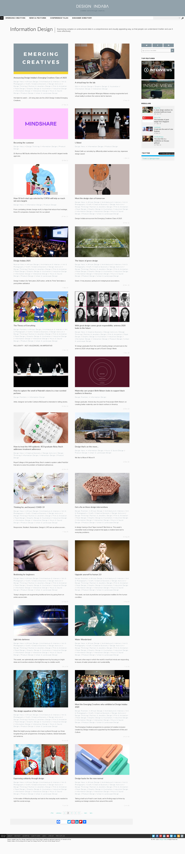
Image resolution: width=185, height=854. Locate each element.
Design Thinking (20, 86)
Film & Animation (60, 86)
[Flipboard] (80, 822)
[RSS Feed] (178, 836)
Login (44, 836)
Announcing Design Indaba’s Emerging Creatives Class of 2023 (40, 77)
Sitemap (51, 836)
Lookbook (157, 127)
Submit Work (35, 836)
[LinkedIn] (77, 822)
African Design (32, 81)
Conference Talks (59, 18)
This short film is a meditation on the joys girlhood (161, 141)
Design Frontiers (20, 329)
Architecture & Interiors (50, 81)
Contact (17, 836)
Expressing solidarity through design (29, 778)
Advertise (25, 836)
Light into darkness (22, 639)
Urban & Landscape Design (47, 93)
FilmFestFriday (158, 137)
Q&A (77, 86)
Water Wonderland (83, 639)
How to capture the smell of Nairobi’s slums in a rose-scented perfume (40, 391)
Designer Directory (82, 18)
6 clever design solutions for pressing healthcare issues (163, 111)
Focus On (157, 117)
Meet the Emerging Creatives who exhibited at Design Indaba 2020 (101, 705)
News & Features (37, 18)
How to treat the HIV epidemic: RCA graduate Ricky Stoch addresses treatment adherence (38, 447)
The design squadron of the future (28, 711)
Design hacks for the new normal (89, 778)
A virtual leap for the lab (85, 82)
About (10, 836)
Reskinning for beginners (24, 574)
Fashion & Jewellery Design (40, 86)
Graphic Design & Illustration (39, 88)
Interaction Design (40, 91)
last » (91, 813)
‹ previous (58, 813)
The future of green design (86, 260)
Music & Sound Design (114, 450)
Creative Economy (39, 84)
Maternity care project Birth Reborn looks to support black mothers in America (100, 391)
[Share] (84, 822)
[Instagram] (164, 836)
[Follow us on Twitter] (146, 45)
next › (85, 813)
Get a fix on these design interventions (91, 507)
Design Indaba (163, 839)
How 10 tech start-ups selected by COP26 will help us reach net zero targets (39, 199)
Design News (19, 81)
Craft (28, 84)
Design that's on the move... (86, 446)
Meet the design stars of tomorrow (90, 198)
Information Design (23, 91)
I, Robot (78, 142)
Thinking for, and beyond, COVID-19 (29, 507)
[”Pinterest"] (168, 45)
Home (2, 18)
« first (51, 813)
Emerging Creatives (15, 18)
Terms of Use (60, 836)
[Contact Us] (182, 836)
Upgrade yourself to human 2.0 (88, 574)
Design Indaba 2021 (22, 260)
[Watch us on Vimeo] (171, 836)
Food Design (20, 88)
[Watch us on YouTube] (167, 836)
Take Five (157, 108)
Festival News (19, 264)
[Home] (92, 7)
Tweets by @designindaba (150, 158)
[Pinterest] (73, 822)
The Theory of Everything (24, 325)
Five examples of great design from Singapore (161, 120)
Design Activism (55, 84)
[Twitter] (69, 822)
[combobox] (166, 18)
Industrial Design (60, 88)
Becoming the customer (24, 142)
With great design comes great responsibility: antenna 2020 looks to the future (100, 326)
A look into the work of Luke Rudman (163, 130)
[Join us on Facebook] (157, 45)
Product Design (27, 93)
